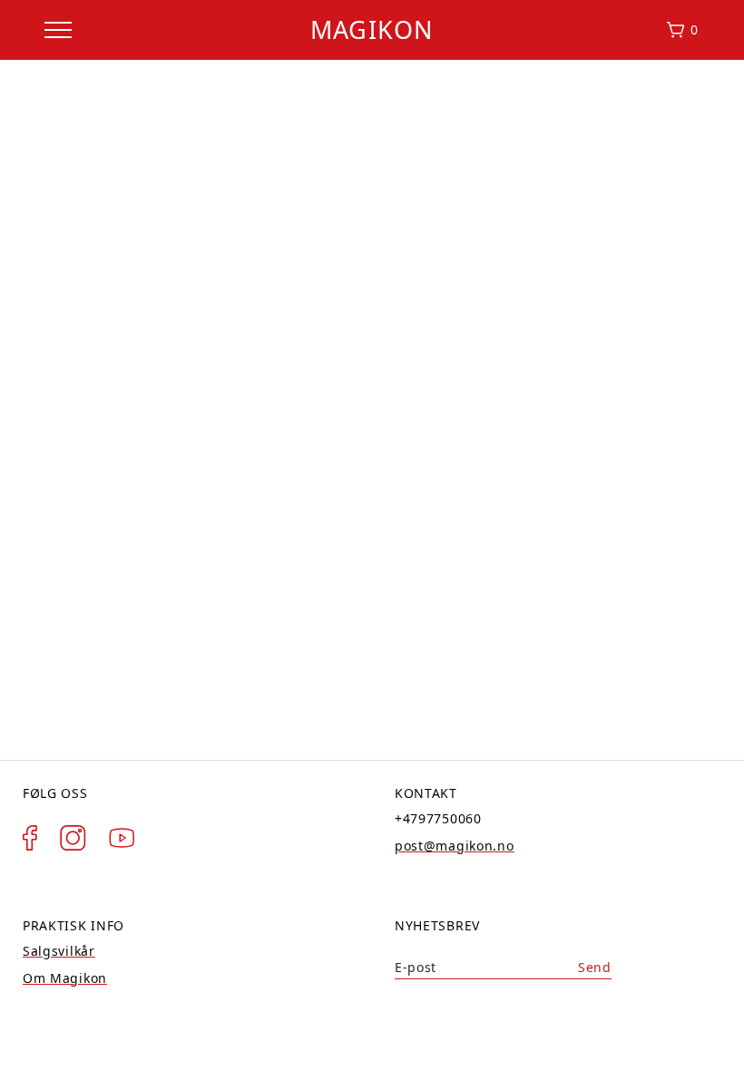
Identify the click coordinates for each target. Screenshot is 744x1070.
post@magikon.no (454, 845)
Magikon (372, 29)
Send (595, 967)
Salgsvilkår (59, 950)
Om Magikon (65, 978)
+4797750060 (438, 818)
